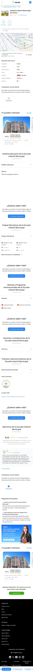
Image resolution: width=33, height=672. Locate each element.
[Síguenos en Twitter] (13, 657)
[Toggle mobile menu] (2, 2)
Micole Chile (5, 638)
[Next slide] (31, 457)
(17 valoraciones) (22, 15)
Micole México (5, 633)
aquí (11, 522)
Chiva (19, 7)
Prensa (3, 612)
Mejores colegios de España (9, 625)
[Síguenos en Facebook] (16, 657)
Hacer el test (16, 593)
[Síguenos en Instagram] (20, 657)
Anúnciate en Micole (7, 614)
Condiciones (5, 665)
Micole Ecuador (5, 644)
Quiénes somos (5, 606)
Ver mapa (5, 30)
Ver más (29, 113)
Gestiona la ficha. (11, 56)
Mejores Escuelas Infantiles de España (12, 6)
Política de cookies (16, 665)
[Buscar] (30, 2)
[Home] (1, 6)
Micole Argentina (6, 636)
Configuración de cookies (26, 662)
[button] (16, 164)
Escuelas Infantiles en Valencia (9, 7)
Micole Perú (4, 641)
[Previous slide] (1, 457)
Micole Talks (5, 617)
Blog (3, 609)
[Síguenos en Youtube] (23, 657)
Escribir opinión (6, 468)
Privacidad (16, 661)
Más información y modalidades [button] (11, 254)
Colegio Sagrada (15, 136)
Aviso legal (4, 661)
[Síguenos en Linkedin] (10, 657)
